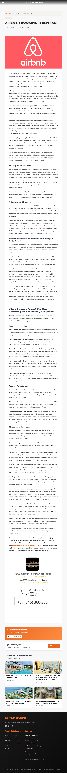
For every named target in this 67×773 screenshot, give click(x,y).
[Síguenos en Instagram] (9, 726)
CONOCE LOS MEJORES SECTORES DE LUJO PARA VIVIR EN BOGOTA (47, 702)
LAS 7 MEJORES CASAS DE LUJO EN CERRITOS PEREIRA (18, 677)
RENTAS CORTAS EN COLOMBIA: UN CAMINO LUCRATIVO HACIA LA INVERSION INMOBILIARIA (48, 678)
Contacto (7, 748)
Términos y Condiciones (54, 769)
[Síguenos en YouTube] (12, 726)
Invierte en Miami (7, 744)
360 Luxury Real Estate (34, 2)
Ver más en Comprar (13, 636)
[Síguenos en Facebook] (6, 726)
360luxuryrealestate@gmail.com (33, 754)
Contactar (55, 646)
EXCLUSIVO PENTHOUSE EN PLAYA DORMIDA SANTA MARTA (18, 702)
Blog (6, 13)
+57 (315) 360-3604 (32, 749)
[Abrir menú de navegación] (3, 2)
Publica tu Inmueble (7, 739)
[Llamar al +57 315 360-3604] (64, 2)
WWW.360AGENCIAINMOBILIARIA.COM (25, 545)
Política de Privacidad (43, 769)
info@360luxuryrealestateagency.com (33, 759)
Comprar (11, 13)
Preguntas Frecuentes (17, 742)
